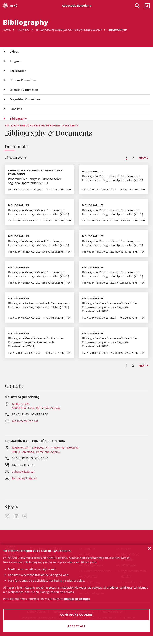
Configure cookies (76, 614)
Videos (14, 51)
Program (15, 61)
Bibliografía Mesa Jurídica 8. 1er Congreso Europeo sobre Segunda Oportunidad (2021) (112, 274)
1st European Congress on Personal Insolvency (69, 29)
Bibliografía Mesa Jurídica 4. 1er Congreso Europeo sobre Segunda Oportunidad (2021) (38, 243)
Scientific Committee (24, 90)
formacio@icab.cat (24, 478)
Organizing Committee (25, 99)
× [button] (149, 548)
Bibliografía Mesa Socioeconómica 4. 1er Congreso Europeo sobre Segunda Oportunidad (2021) (110, 342)
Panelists (16, 109)
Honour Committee (23, 80)
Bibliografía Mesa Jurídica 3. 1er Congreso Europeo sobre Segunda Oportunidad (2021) (112, 212)
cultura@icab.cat (23, 471)
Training (23, 29)
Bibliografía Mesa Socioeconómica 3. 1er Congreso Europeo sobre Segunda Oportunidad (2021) (36, 342)
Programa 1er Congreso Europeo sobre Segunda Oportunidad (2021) (35, 181)
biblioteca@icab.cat (25, 421)
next (142, 158)
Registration (18, 71)
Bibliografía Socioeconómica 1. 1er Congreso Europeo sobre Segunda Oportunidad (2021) (38, 305)
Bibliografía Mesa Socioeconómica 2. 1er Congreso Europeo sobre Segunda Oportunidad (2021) (110, 307)
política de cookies (77, 599)
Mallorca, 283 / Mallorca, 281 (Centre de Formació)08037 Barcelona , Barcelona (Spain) (45, 450)
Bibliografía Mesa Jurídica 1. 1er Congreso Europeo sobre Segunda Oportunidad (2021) (112, 178)
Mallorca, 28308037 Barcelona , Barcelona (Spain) (36, 406)
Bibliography (18, 118)
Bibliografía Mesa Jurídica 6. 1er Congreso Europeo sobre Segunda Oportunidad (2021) (38, 274)
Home (7, 29)
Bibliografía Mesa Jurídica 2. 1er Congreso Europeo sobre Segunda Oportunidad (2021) (38, 212)
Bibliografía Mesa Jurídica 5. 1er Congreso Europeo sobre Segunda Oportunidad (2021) (112, 243)
